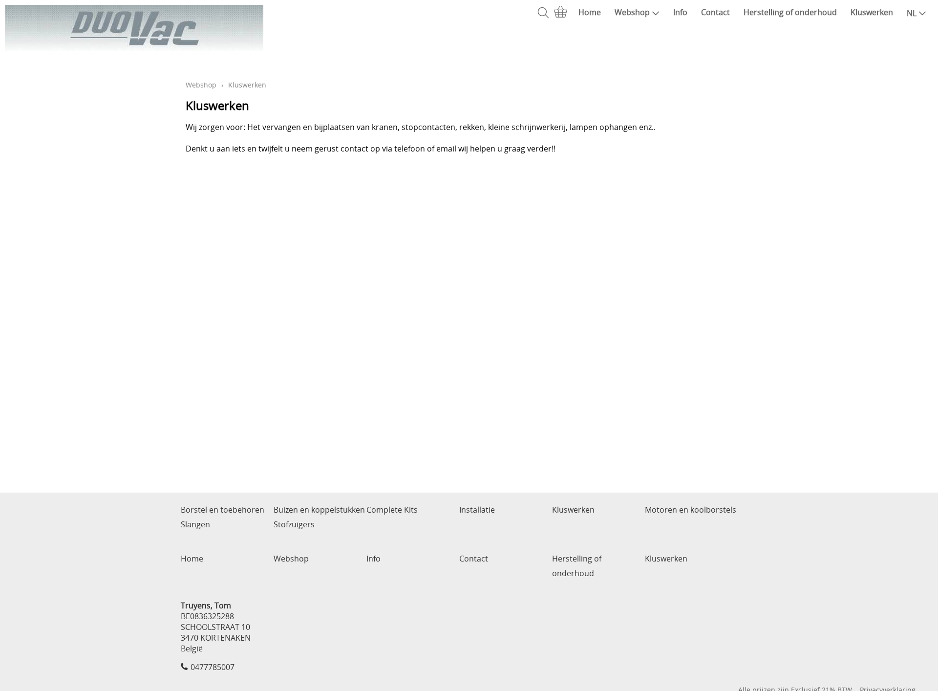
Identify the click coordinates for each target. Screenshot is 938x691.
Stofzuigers (294, 524)
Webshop (632, 12)
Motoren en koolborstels (690, 509)
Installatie (477, 509)
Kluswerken (872, 12)
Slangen (195, 524)
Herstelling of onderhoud (790, 12)
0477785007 (212, 667)
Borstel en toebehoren (222, 509)
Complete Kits (392, 509)
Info (680, 12)
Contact (715, 12)
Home (589, 12)
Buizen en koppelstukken (319, 509)
